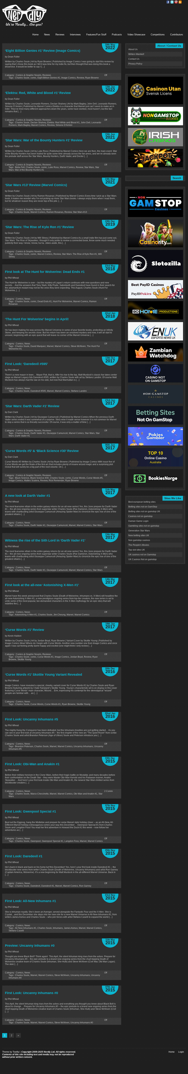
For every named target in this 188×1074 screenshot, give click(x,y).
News (47, 34)
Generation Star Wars (139, 530)
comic (33, 77)
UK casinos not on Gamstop (142, 554)
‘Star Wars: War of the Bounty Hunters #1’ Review (43, 140)
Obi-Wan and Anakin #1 (85, 793)
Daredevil (35, 886)
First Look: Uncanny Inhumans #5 (31, 719)
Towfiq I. (17, 1052)
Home (35, 34)
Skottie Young (24, 659)
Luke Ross (53, 167)
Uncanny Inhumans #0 (81, 1022)
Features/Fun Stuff (96, 34)
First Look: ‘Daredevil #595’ (26, 364)
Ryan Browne (92, 77)
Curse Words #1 (45, 657)
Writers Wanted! (136, 54)
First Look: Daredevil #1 (23, 856)
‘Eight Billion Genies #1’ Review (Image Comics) (42, 51)
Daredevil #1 (47, 886)
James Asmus (71, 928)
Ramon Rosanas (54, 212)
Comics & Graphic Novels (28, 75)
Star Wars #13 (80, 212)
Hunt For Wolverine (62, 301)
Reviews (59, 34)
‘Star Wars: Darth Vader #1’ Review (32, 406)
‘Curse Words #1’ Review (24, 630)
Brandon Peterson (24, 746)
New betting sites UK (138, 535)
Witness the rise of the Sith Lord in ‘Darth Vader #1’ (45, 540)
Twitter (172, 2)
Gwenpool (35, 841)
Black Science (22, 478)
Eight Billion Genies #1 (48, 77)
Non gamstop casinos (139, 540)
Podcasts (117, 34)
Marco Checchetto (39, 793)
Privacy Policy (135, 63)
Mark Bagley (24, 125)
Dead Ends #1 (44, 301)
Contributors (176, 34)
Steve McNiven (78, 346)
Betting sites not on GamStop (142, 506)
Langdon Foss (71, 841)
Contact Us (133, 59)
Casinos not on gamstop (140, 516)
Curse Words (78, 478)
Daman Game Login (138, 521)
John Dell (85, 122)
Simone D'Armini (64, 125)
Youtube (176, 2)
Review (80, 77)
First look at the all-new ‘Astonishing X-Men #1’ (42, 585)
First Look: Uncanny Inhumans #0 (31, 993)
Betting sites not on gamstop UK (144, 511)
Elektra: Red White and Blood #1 (63, 122)
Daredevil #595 (38, 391)
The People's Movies (138, 545)
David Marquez (38, 346)
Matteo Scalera (31, 480)
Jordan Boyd (76, 657)
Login (181, 1052)
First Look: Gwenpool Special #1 (30, 811)
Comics (19, 299)
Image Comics (68, 77)
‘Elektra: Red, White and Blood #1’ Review (38, 93)
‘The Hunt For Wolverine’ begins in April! (37, 319)
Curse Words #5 (94, 478)
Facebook (168, 2)
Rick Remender (56, 480)
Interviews (75, 34)
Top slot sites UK (136, 550)
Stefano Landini (79, 391)
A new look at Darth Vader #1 (27, 495)
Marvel (50, 346)
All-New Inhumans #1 (25, 928)
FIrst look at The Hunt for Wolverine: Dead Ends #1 (45, 272)
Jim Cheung (59, 614)
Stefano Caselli (16, 930)
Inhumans (58, 928)
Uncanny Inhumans (83, 746)
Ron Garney (85, 886)
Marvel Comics (38, 125)
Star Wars (89, 167)
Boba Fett (20, 167)
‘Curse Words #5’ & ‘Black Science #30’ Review (42, 451)
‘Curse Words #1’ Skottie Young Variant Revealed (43, 674)
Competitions (158, 34)
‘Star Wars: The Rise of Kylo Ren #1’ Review (39, 227)
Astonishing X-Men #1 (26, 614)
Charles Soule (22, 77)
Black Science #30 (39, 478)
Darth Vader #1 (38, 433)
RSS (180, 2)
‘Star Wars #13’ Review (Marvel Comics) (36, 185)
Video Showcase (136, 34)
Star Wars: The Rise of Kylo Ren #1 (79, 254)
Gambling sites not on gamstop (143, 526)
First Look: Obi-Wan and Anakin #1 (32, 764)
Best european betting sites (142, 502)
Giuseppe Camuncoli (57, 433)
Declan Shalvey (38, 122)
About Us (133, 49)
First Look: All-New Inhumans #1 (30, 901)
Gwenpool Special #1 (52, 841)
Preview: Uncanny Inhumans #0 (30, 945)
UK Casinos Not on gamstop (142, 559)
